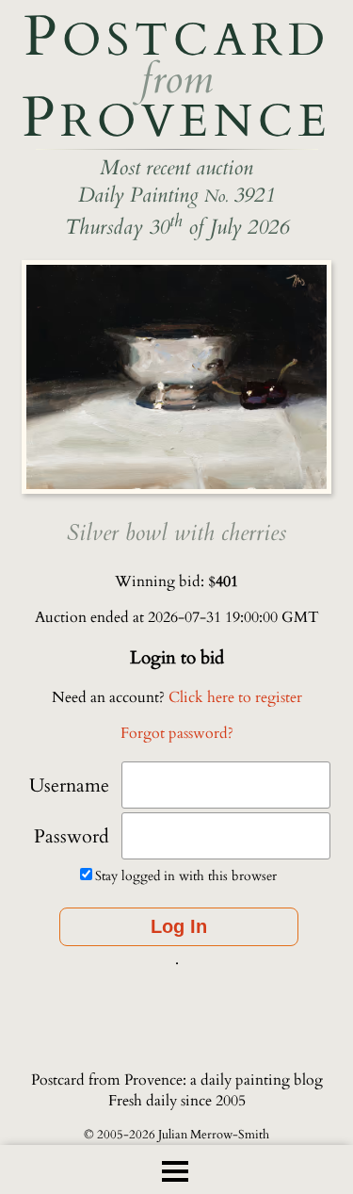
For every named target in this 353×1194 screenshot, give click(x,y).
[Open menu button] (175, 1171)
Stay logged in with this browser (186, 876)
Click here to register (235, 697)
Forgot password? (176, 733)
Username (69, 785)
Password (71, 836)
